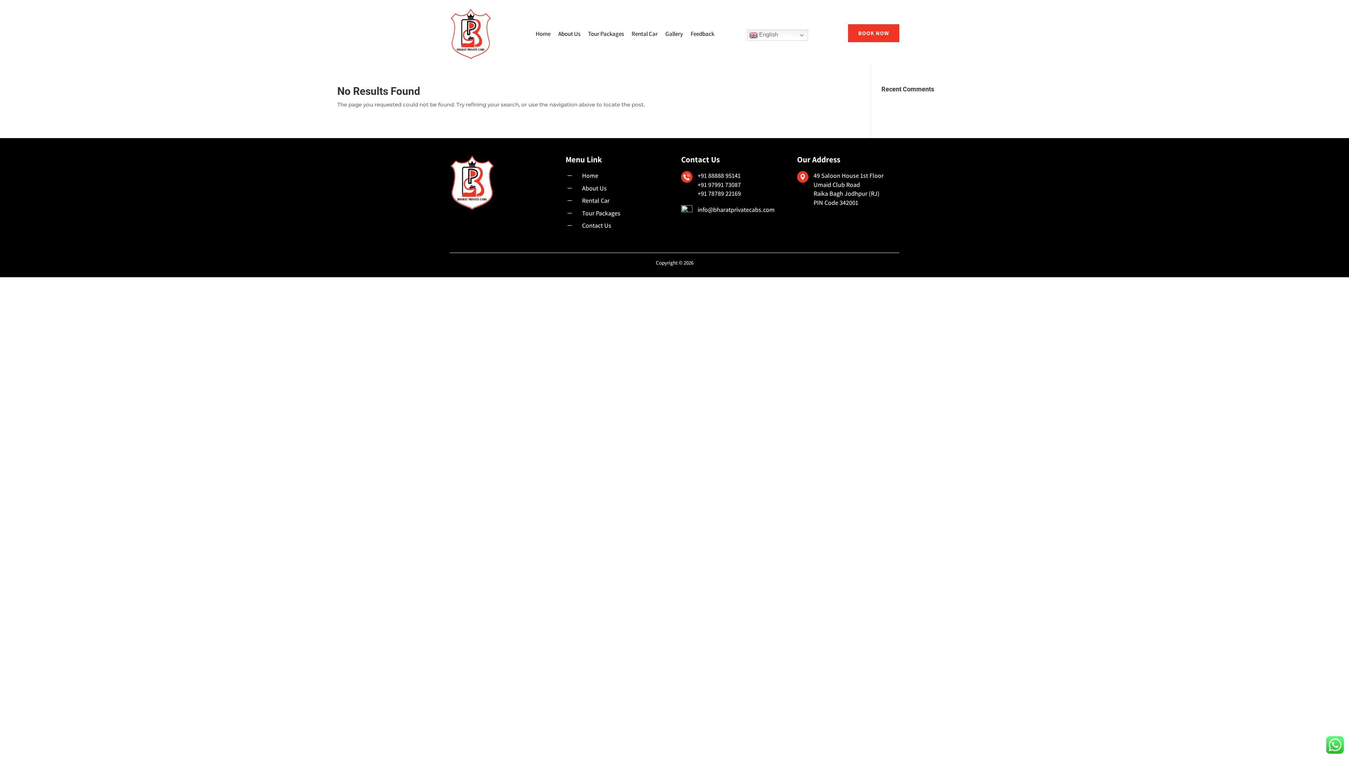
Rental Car (645, 34)
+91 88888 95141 (719, 175)
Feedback (702, 34)
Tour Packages (606, 34)
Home (543, 34)
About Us (569, 34)
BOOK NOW (873, 33)
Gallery (674, 34)
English (768, 35)
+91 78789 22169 (719, 193)
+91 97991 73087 (719, 185)
